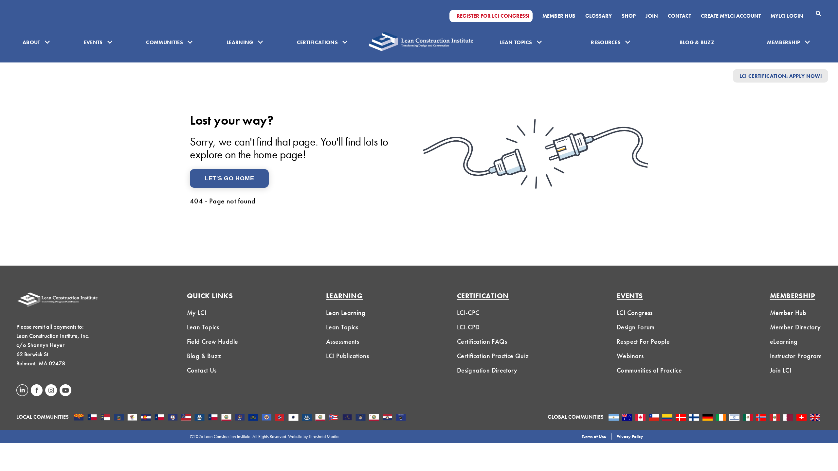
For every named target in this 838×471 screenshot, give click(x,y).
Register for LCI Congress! (493, 16)
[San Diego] (374, 418)
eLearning (784, 341)
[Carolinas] (105, 418)
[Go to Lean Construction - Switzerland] (801, 418)
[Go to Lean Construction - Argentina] (614, 418)
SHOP (629, 16)
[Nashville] (280, 418)
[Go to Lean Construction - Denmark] (681, 418)
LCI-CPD (468, 327)
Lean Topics (516, 42)
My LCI (196, 312)
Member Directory (795, 327)
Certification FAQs (482, 341)
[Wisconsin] (401, 418)
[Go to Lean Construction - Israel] (734, 418)
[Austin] (92, 418)
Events (93, 42)
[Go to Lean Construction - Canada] (640, 418)
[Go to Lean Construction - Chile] (654, 418)
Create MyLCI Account (731, 16)
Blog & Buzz (697, 42)
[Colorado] (146, 418)
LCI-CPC (468, 312)
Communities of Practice (649, 370)
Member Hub (558, 16)
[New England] (293, 418)
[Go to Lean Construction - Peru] (775, 418)
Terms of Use (594, 436)
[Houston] (213, 418)
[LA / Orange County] (226, 418)
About (31, 42)
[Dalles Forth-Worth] (159, 418)
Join (652, 16)
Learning (240, 42)
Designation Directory (487, 370)
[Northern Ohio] (334, 418)
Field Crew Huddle (212, 341)
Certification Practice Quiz (493, 356)
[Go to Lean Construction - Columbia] (667, 418)
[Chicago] (132, 418)
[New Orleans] (307, 418)
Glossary (598, 16)
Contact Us (202, 370)
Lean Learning (345, 312)
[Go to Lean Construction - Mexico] (748, 418)
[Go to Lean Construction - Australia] (627, 418)
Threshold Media (323, 436)
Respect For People (643, 341)
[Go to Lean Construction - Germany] (707, 418)
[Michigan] (240, 418)
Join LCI (780, 370)
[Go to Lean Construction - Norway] (761, 418)
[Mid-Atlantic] (253, 418)
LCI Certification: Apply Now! (780, 75)
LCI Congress (635, 312)
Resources (606, 42)
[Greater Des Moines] (199, 418)
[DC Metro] (173, 418)
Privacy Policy (629, 436)
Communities (164, 42)
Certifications (317, 42)
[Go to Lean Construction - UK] (815, 418)
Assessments (342, 341)
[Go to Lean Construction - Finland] (694, 418)
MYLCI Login (787, 16)
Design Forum (636, 327)
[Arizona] (79, 418)
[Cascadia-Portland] (119, 418)
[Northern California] (320, 418)
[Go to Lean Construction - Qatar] (788, 418)
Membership (783, 42)
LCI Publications (347, 356)
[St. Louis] (387, 418)
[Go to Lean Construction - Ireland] (721, 418)
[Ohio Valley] (347, 418)
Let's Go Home (229, 178)
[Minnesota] (267, 418)
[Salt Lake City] (360, 418)
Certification (483, 296)
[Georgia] (186, 418)
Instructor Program (796, 356)
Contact (679, 16)
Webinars (630, 356)
